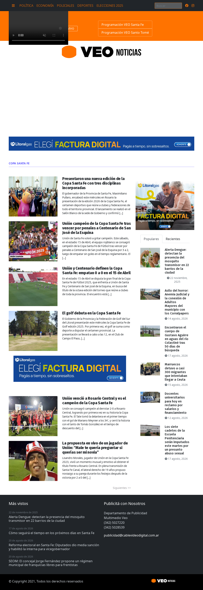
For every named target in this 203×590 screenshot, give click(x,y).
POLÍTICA (26, 5)
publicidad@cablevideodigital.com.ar (131, 535)
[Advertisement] (101, 92)
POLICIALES (65, 5)
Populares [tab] (151, 239)
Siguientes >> (122, 488)
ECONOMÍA (45, 5)
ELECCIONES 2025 (110, 5)
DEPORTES (85, 5)
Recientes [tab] (173, 239)
